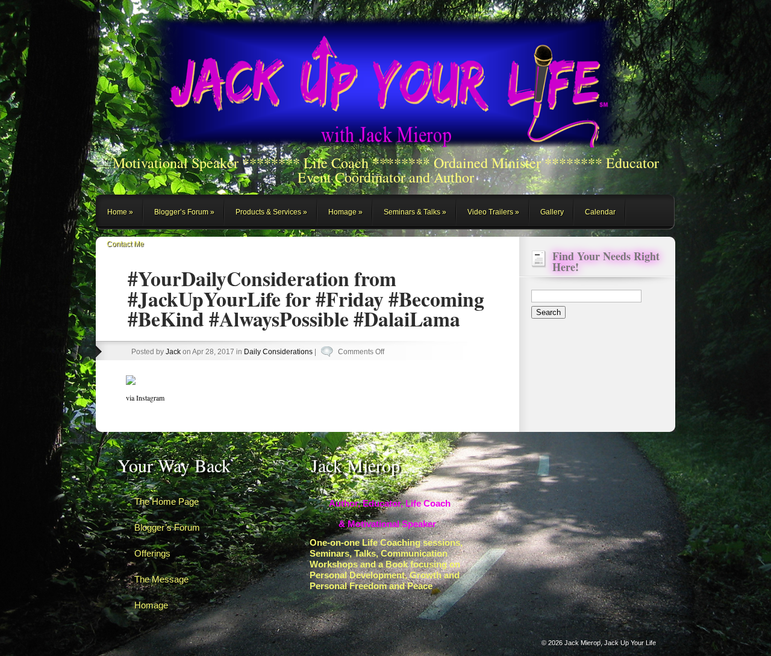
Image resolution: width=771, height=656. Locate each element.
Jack (173, 352)
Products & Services (268, 212)
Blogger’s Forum (181, 212)
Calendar (600, 212)
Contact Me (125, 244)
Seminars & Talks (412, 212)
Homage (342, 212)
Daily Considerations (278, 352)
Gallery (552, 212)
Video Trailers (490, 212)
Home (117, 212)
